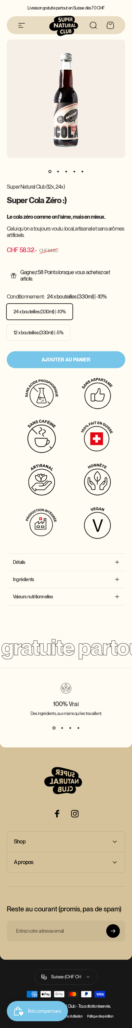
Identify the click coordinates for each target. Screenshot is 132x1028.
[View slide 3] (70, 728)
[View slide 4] (78, 728)
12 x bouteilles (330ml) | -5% (38, 332)
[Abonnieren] (113, 931)
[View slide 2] (62, 728)
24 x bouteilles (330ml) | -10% (40, 311)
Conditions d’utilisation (69, 1016)
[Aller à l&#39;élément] (50, 172)
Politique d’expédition (100, 1016)
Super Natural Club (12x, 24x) (36, 187)
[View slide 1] (54, 728)
